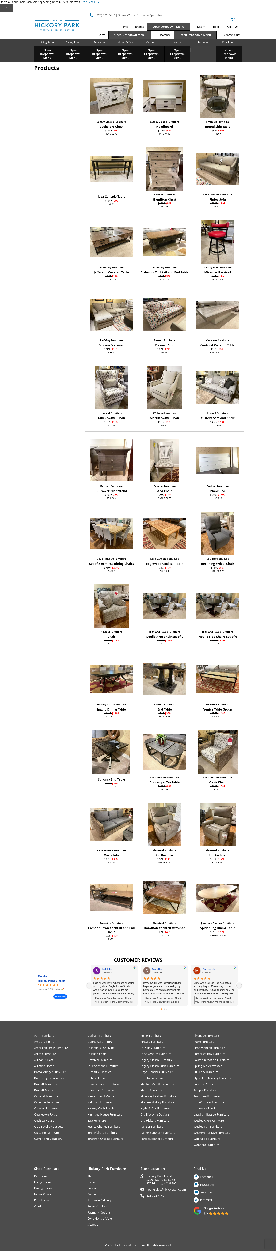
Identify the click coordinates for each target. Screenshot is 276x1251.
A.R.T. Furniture (44, 1036)
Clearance (165, 35)
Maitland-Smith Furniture (157, 1084)
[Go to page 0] (161, 1009)
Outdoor (151, 42)
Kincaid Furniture (164, 194)
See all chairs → (90, 2)
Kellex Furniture (150, 1036)
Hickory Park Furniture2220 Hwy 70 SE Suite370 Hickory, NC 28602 (161, 1179)
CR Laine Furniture (164, 413)
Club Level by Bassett (48, 1126)
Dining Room (73, 42)
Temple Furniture (205, 1090)
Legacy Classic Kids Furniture (159, 1066)
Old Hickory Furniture (154, 1120)
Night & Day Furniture (155, 1108)
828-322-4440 (155, 1195)
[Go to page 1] (164, 1009)
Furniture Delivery (99, 1200)
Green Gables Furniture (103, 1084)
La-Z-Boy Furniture (111, 340)
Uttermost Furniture (207, 1108)
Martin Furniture (151, 1090)
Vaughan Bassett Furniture (211, 1114)
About (91, 1176)
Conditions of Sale (99, 1218)
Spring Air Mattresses (208, 1066)
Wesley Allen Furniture (218, 267)
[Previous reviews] (89, 985)
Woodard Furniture (206, 1145)
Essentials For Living (101, 1048)
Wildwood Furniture (207, 1139)
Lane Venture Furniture (217, 194)
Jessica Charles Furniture (103, 1126)
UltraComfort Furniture (209, 1102)
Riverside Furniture (218, 121)
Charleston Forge (45, 1114)
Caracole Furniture (217, 340)
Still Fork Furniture (206, 1072)
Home (124, 27)
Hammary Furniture (111, 267)
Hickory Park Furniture (51, 980)
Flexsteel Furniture (217, 704)
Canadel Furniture (164, 486)
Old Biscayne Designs (154, 1114)
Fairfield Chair (96, 1054)
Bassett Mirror (43, 1090)
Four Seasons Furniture (103, 1066)
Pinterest (206, 1200)
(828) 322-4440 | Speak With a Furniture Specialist (129, 15)
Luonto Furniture (151, 1078)
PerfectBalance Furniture (157, 1139)
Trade (216, 27)
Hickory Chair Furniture (111, 704)
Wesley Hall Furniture (208, 1126)
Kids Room (228, 42)
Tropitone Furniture (207, 1096)
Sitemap (92, 1224)
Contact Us (94, 1194)
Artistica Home (44, 1066)
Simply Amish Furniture (209, 1048)
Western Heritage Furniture (212, 1133)
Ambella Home (44, 1042)
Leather (177, 42)
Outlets (100, 35)
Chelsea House (44, 1120)
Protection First (97, 1206)
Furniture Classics (99, 1072)
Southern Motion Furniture (211, 1060)
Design (201, 27)
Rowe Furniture (204, 1042)
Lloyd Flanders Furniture (111, 558)
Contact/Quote (233, 35)
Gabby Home (96, 1078)
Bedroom (99, 42)
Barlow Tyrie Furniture (49, 1078)
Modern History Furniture (157, 1102)
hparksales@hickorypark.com (166, 1189)
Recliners (203, 42)
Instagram (207, 1184)
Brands (139, 27)
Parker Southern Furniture (157, 1133)
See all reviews (60, 996)
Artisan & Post (43, 1060)
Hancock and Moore (100, 1096)
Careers (92, 1188)
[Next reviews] (239, 985)
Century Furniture (46, 1108)
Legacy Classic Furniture (111, 121)
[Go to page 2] (166, 1009)
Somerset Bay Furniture (209, 1054)
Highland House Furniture (164, 631)
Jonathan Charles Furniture (217, 923)
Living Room (47, 42)
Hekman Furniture (99, 1102)
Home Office (125, 42)
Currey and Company (48, 1139)
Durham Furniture (111, 486)
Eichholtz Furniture (100, 1042)
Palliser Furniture (151, 1126)
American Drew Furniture (51, 1048)
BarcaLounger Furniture (50, 1072)
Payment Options (99, 1212)
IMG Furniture (96, 1120)
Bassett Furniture (164, 340)
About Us (232, 27)
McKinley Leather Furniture (158, 1096)
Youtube (206, 1192)
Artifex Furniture (45, 1054)
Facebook (206, 1177)
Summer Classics (205, 1084)
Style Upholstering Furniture (212, 1078)
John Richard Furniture (102, 1133)
